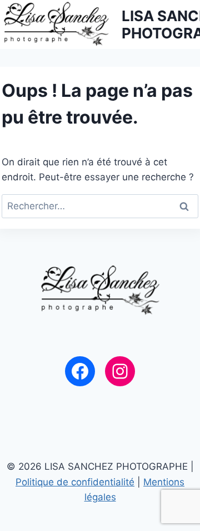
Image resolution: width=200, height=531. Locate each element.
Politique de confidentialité (75, 482)
